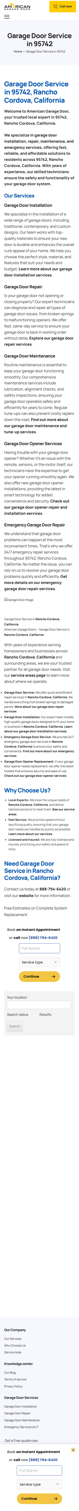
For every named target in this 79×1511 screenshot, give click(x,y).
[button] (73, 1450)
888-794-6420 (52, 889)
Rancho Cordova (47, 619)
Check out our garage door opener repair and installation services (37, 507)
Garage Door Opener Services (33, 443)
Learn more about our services (30, 834)
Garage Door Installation (28, 205)
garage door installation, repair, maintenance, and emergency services (39, 141)
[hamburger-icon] (7, 17)
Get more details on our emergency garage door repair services (35, 582)
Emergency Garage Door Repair (34, 525)
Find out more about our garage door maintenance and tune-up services (36, 426)
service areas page (28, 675)
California (11, 624)
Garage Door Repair (23, 287)
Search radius (17, 1014)
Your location (17, 997)
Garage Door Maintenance (29, 356)
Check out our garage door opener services (35, 776)
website (26, 895)
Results (45, 1014)
